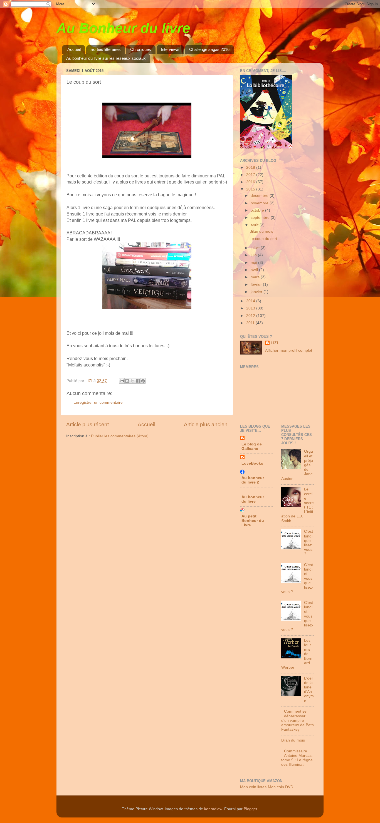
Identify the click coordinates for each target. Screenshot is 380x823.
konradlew (213, 809)
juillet (256, 248)
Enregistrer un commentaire (98, 402)
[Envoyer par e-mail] (122, 381)
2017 (251, 175)
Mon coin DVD (280, 787)
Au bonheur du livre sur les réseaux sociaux (106, 58)
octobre (258, 210)
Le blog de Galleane (251, 446)
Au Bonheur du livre (123, 28)
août (255, 225)
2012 (251, 316)
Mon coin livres (253, 787)
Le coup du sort (263, 239)
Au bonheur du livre (252, 499)
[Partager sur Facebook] (137, 381)
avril (255, 270)
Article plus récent (87, 424)
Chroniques (140, 49)
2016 (251, 182)
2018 (251, 167)
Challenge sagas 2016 (209, 49)
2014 (251, 301)
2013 (251, 308)
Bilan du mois (261, 231)
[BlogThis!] (127, 381)
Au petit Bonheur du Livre (252, 520)
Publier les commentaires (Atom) (120, 436)
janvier (257, 292)
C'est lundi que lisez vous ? (308, 542)
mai (254, 263)
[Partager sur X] (132, 381)
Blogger (250, 809)
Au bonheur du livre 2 (252, 480)
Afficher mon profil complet (288, 350)
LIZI (274, 343)
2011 (251, 323)
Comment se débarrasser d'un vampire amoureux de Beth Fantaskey (297, 720)
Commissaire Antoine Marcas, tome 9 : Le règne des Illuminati (297, 758)
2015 (251, 189)
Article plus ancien (206, 424)
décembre (260, 196)
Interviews (170, 49)
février (257, 284)
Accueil (74, 49)
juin (254, 255)
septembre (261, 217)
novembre (260, 203)
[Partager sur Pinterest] (143, 381)
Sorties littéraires (105, 49)
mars (256, 277)
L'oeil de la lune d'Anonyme (309, 689)
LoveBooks (252, 463)
